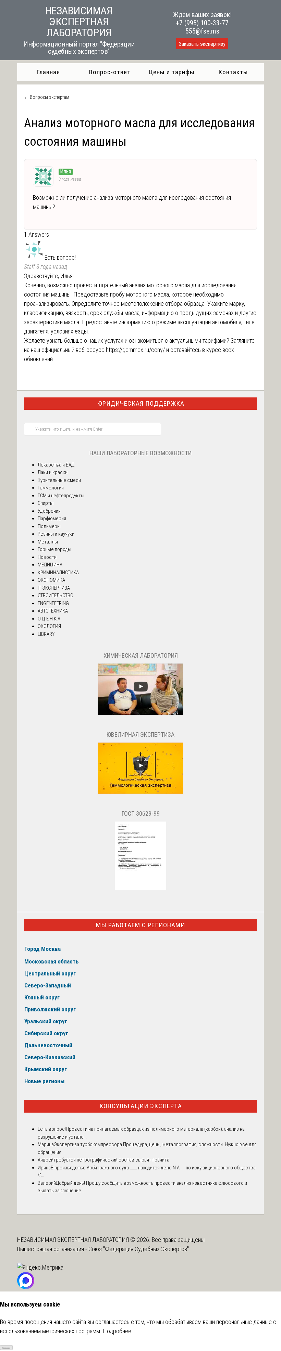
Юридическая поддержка (140, 403)
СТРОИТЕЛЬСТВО (55, 595)
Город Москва (42, 948)
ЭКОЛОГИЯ (49, 626)
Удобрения (49, 511)
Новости (47, 557)
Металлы (48, 542)
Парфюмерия (52, 518)
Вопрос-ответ (110, 72)
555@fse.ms (202, 31)
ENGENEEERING (53, 603)
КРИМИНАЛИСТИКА (58, 572)
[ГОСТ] (140, 888)
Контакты (233, 72)
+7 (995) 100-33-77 (202, 23)
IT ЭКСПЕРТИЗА (54, 588)
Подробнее (117, 1331)
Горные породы (54, 549)
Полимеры (49, 526)
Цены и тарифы (171, 72)
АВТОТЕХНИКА (53, 611)
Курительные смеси (59, 480)
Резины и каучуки (56, 534)
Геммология (51, 488)
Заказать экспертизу (202, 44)
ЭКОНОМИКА (51, 580)
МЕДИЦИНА (50, 565)
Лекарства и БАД (56, 465)
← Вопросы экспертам (46, 97)
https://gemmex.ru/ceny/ (135, 349)
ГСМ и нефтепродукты (61, 496)
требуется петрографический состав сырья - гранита (111, 1160)
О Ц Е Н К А (49, 619)
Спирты (45, 503)
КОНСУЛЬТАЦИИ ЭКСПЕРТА (140, 1106)
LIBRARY (46, 634)
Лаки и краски (53, 472)
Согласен (6, 1348)
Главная (48, 72)
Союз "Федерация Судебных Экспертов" (138, 1248)
